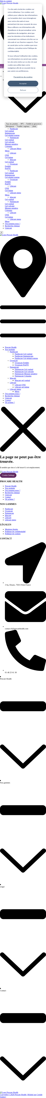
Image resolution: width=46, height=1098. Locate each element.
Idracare (13, 378)
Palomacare (14, 367)
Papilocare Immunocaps (24, 356)
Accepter (23, 83)
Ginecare (8, 228)
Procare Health (10, 347)
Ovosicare (14, 360)
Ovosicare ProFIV (22, 365)
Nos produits (10, 349)
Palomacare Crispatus (23, 376)
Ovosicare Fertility (22, 363)
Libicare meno (15, 389)
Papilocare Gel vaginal (23, 354)
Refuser (23, 90)
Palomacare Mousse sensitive (26, 374)
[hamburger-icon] (1, 76)
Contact (8, 400)
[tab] (12, 124)
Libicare (13, 383)
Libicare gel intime (22, 387)
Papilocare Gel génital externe (26, 358)
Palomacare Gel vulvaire (24, 372)
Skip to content (6, 1)
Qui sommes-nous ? (12, 224)
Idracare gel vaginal (22, 380)
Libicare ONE (20, 385)
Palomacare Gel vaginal (24, 369)
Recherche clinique (12, 226)
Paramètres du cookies (23, 77)
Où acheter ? (10, 402)
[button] (23, 321)
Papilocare (14, 352)
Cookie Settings (8, 475)
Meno (17, 391)
